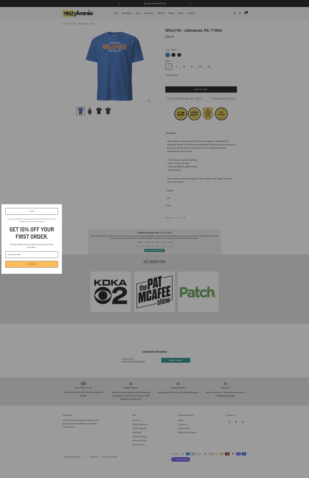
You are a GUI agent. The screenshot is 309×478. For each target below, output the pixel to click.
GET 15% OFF (31, 264)
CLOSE (31, 211)
